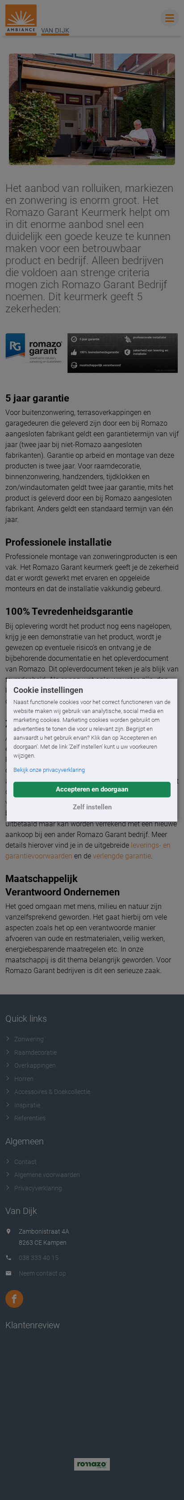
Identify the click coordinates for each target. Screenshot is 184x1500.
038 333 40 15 (39, 1257)
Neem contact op (42, 1273)
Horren (23, 1078)
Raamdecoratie (35, 1052)
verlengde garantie (122, 856)
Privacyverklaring (38, 1188)
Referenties (30, 1118)
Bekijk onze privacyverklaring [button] (49, 770)
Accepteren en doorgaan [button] (92, 789)
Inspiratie (27, 1105)
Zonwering (29, 1039)
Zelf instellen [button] (92, 807)
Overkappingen (35, 1065)
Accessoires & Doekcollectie (52, 1091)
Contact (25, 1161)
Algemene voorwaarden (47, 1174)
